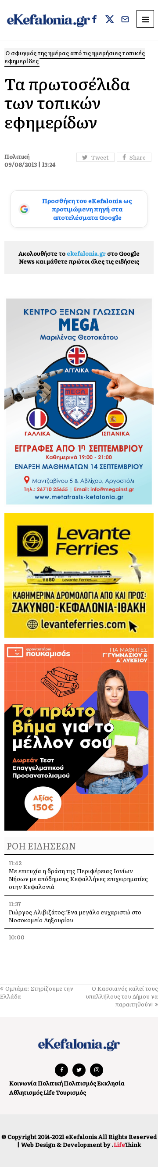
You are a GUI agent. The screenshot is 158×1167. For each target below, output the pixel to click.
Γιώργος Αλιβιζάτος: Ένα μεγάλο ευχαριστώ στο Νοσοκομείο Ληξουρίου (75, 916)
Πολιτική (50, 1083)
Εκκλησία (111, 1083)
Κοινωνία (23, 1083)
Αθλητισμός (26, 1092)
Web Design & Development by (81, 1144)
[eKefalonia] (48, 20)
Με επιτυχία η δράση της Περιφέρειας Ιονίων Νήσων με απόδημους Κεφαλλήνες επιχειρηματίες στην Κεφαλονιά (78, 879)
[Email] (125, 20)
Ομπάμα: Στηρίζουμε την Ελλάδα (36, 992)
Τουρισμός (71, 1092)
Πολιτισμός (80, 1083)
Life (49, 1092)
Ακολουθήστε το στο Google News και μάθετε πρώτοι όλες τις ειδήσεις (79, 257)
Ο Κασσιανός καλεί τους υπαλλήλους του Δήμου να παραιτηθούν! (122, 996)
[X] (109, 20)
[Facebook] (94, 20)
